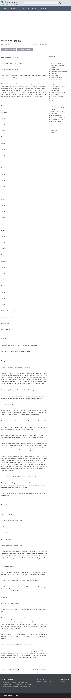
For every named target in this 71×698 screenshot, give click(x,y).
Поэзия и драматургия (57, 96)
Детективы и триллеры (57, 65)
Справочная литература (57, 119)
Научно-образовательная (58, 92)
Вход (16, 695)
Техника (53, 124)
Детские (53, 67)
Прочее (53, 103)
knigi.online (9, 2)
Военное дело (55, 61)
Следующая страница (39, 669)
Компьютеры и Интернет (58, 86)
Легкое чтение (55, 88)
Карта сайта (63, 681)
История (53, 84)
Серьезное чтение (56, 115)
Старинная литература (57, 121)
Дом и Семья (54, 75)
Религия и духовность (57, 111)
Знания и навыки (55, 82)
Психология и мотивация (58, 105)
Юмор (52, 132)
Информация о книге (40, 44)
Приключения (54, 98)
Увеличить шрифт (9, 50)
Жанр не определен (56, 77)
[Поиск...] (60, 2)
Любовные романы (56, 90)
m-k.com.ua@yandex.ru (45, 681)
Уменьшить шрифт (25, 50)
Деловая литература (56, 63)
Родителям (54, 113)
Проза (52, 101)
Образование (54, 94)
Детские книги (55, 69)
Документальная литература (59, 71)
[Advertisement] (35, 23)
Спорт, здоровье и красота (58, 117)
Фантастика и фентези (57, 126)
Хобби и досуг (55, 130)
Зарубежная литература (57, 80)
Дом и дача (54, 73)
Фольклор (53, 128)
